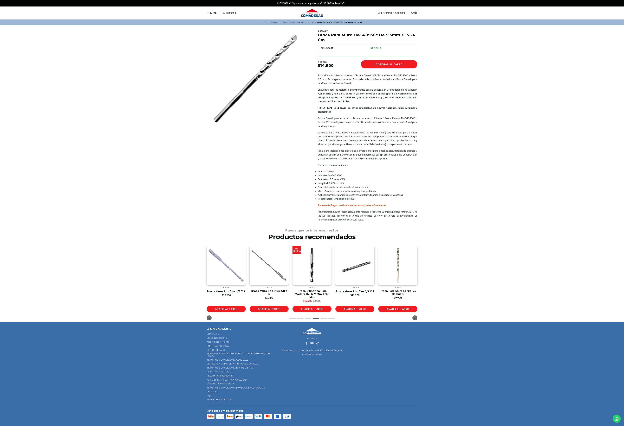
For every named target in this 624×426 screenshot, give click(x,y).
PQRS (210, 396)
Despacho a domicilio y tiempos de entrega (233, 364)
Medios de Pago (216, 350)
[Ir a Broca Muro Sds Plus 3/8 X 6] (269, 265)
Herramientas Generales (293, 22)
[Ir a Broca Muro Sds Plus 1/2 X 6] (354, 265)
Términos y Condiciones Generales (227, 360)
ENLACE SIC (213, 392)
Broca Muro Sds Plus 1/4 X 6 (226, 291)
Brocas (311, 22)
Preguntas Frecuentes (220, 376)
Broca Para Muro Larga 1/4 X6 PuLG (398, 292)
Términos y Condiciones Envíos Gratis (230, 368)
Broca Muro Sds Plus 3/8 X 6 (269, 292)
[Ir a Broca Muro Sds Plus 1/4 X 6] (226, 265)
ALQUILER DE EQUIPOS (218, 342)
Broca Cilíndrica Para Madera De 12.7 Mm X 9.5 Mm (312, 294)
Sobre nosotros (217, 338)
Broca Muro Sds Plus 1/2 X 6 (355, 291)
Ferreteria (274, 22)
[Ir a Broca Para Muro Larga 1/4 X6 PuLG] (397, 265)
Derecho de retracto (220, 372)
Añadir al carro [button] (226, 308)
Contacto (213, 334)
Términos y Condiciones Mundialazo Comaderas (236, 388)
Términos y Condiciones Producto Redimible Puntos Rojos (238, 354)
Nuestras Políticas (218, 346)
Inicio (264, 22)
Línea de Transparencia (220, 384)
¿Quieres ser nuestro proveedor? (227, 380)
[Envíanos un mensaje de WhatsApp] (617, 419)
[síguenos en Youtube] (312, 343)
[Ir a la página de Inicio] (312, 13)
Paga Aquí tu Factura (219, 400)
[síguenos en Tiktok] (317, 343)
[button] (292, 318)
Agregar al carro (389, 64)
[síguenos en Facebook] (306, 343)
